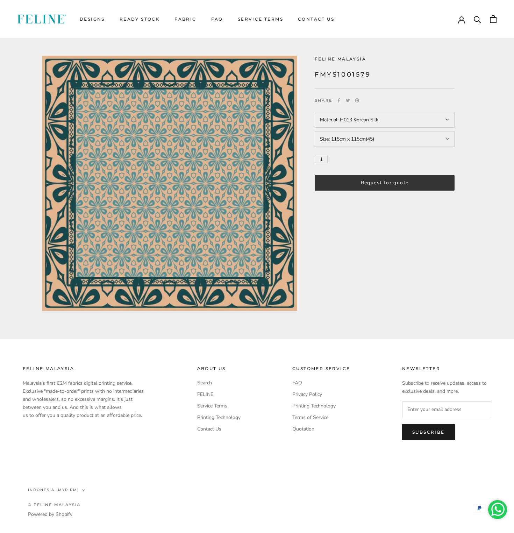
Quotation (303, 429)
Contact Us (316, 19)
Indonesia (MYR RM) (53, 490)
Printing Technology (219, 417)
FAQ (217, 19)
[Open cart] (493, 19)
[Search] (477, 19)
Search (204, 382)
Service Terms (260, 19)
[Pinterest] (357, 100)
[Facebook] (339, 100)
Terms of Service (310, 417)
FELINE (205, 394)
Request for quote (385, 182)
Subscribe (428, 432)
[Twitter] (348, 100)
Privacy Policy (307, 394)
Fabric (185, 19)
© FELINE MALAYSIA (54, 504)
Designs (92, 19)
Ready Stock (140, 19)
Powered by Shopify (50, 514)
